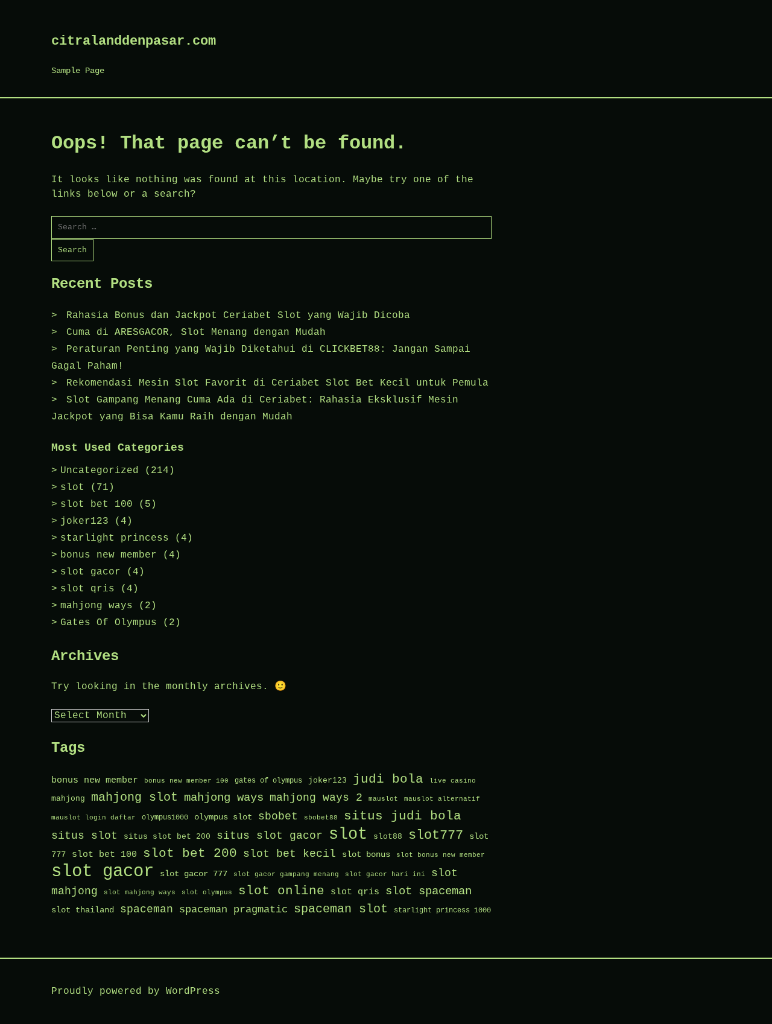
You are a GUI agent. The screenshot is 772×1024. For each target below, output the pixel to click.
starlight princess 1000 (442, 910)
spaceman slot (341, 909)
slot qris (87, 589)
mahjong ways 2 (316, 798)
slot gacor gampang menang (286, 874)
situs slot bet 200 (167, 836)
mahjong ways (96, 605)
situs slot (84, 836)
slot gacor (90, 572)
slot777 (435, 835)
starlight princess (114, 538)
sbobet (278, 816)
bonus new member (108, 555)
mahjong (68, 798)
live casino (452, 780)
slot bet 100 (96, 504)
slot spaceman (428, 891)
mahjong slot (134, 797)
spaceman (146, 909)
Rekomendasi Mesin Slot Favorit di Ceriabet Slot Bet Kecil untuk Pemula (277, 383)
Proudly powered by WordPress (135, 991)
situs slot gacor (270, 836)
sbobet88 (321, 817)
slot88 (387, 836)
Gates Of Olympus (108, 622)
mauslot (383, 799)
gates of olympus (268, 781)
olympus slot (223, 817)
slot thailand (82, 910)
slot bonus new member (440, 855)
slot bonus (366, 854)
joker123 (84, 521)
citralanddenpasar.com (133, 41)
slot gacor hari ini (385, 874)
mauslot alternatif (442, 799)
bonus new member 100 (186, 780)
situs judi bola (402, 816)
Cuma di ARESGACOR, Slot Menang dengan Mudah (196, 332)
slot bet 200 (190, 853)
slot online (281, 891)
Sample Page (77, 70)
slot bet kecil (289, 854)
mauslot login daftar (93, 817)
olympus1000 (165, 817)
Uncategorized (99, 470)
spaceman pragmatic (233, 909)
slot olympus (207, 892)
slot (72, 487)
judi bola (388, 779)
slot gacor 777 (193, 874)
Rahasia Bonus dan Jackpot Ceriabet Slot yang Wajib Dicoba (238, 315)
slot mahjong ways (140, 892)
